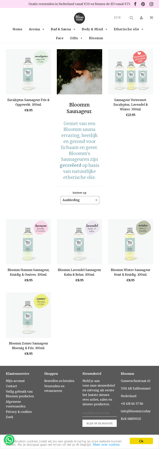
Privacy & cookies (19, 412)
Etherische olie (127, 29)
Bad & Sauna (61, 29)
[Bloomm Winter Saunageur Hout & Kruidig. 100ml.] (130, 242)
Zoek (9, 417)
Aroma (35, 29)
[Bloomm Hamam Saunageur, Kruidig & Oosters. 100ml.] (28, 242)
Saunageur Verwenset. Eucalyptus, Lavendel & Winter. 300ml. (130, 104)
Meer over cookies (106, 444)
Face (59, 38)
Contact (11, 386)
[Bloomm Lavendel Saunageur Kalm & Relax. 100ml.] (79, 242)
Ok (141, 441)
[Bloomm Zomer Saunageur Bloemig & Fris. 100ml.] (28, 315)
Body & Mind (93, 29)
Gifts (74, 38)
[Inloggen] (141, 17)
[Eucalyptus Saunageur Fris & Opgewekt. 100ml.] (28, 72)
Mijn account (15, 381)
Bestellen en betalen (59, 381)
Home (17, 29)
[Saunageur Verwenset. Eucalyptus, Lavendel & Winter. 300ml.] (130, 72)
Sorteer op (79, 192)
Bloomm (96, 38)
